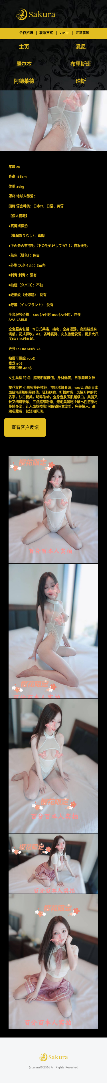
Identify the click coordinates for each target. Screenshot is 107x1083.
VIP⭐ (64, 33)
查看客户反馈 (25, 427)
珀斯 (81, 81)
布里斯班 (80, 64)
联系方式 (46, 33)
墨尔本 (24, 64)
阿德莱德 (24, 81)
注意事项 (82, 33)
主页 (24, 47)
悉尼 (81, 47)
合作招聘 (26, 33)
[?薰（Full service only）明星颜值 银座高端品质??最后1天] (53, 120)
